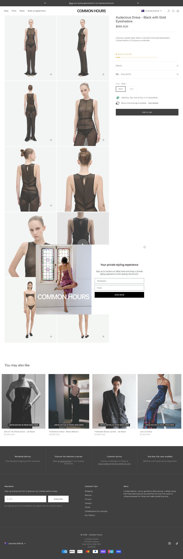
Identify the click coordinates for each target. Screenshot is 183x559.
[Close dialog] (144, 247)
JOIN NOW (119, 294)
